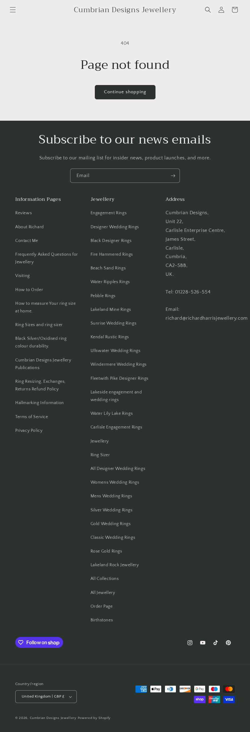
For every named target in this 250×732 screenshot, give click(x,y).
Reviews (23, 213)
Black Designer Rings (111, 240)
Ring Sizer (100, 455)
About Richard (29, 227)
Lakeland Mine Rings (111, 309)
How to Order (29, 289)
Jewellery (100, 441)
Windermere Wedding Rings (119, 364)
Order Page (102, 606)
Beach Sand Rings (108, 268)
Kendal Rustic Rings (110, 337)
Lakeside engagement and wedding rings (116, 396)
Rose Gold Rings (106, 551)
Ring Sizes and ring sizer (39, 324)
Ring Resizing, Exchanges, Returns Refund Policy (40, 385)
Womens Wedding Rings (115, 482)
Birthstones (102, 620)
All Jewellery (103, 592)
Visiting (22, 275)
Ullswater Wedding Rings (116, 350)
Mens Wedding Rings (111, 496)
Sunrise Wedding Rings (114, 323)
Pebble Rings (103, 295)
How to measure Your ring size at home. (45, 307)
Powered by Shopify (94, 718)
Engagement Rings (109, 213)
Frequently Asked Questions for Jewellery (46, 258)
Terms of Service (31, 416)
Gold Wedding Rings (111, 523)
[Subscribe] (173, 176)
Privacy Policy (28, 430)
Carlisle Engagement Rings (116, 427)
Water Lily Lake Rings (112, 413)
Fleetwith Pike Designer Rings (119, 378)
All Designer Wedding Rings (118, 468)
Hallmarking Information (39, 402)
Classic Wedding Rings (113, 537)
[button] (13, 9)
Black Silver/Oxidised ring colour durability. (41, 342)
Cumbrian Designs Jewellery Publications (43, 364)
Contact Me (26, 240)
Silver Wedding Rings (112, 510)
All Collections (105, 578)
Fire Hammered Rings (112, 254)
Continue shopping (125, 91)
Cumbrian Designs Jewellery (53, 718)
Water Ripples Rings (110, 281)
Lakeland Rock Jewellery (115, 565)
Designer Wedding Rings (115, 227)
